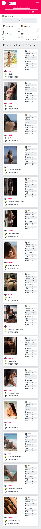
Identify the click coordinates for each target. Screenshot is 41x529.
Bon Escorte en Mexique (21, 8)
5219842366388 (13, 523)
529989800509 (13, 77)
